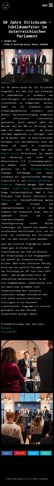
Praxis (35, 44)
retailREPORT (9, 331)
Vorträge (44, 44)
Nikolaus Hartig (42, 169)
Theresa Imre (9, 200)
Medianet (6, 328)
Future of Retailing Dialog (17, 44)
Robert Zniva (9, 153)
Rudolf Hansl (21, 188)
